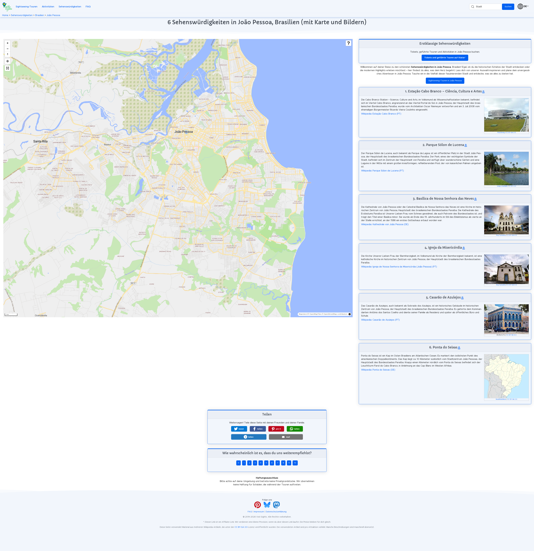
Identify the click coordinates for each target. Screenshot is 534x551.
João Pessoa (53, 15)
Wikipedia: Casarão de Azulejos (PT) (380, 320)
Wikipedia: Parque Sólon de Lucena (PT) (382, 171)
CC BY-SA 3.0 (511, 132)
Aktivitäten (48, 7)
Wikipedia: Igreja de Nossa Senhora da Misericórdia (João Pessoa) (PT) (399, 267)
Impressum (259, 512)
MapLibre (303, 314)
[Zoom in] (7, 43)
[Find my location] (7, 61)
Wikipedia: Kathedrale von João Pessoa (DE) (385, 224)
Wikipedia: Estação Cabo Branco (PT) (381, 114)
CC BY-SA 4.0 (512, 235)
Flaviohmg (501, 132)
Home (5, 15)
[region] (178, 178)
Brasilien (39, 15)
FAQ (88, 7)
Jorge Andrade (502, 186)
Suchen (508, 7)
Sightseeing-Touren (26, 7)
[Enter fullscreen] (7, 68)
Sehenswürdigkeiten (70, 7)
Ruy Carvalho (501, 235)
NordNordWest (501, 399)
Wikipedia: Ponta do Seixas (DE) (378, 370)
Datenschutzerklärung (276, 512)
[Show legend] (348, 43)
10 (295, 463)
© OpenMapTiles (315, 314)
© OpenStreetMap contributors (334, 314)
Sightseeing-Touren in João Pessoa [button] (445, 81)
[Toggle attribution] (349, 314)
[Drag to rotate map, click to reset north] (7, 54)
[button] (239, 429)
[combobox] (485, 7)
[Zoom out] (7, 48)
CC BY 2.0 (512, 186)
